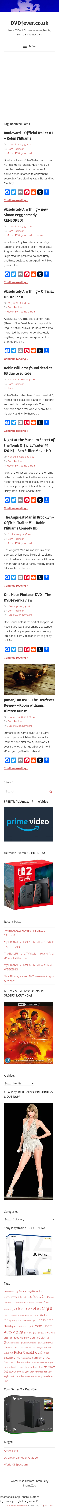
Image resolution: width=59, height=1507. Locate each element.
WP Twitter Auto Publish (17, 1505)
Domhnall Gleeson (13, 1315)
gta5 (36, 1333)
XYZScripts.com (45, 1505)
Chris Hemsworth (21, 1302)
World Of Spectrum (16, 1464)
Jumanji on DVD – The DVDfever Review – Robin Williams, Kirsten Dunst (29, 705)
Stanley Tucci (33, 1367)
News (40, 235)
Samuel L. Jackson (17, 1362)
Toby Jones (26, 1376)
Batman (25, 1291)
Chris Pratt (37, 1302)
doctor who (34, 1308)
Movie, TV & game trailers (21, 153)
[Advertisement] (29, 85)
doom (27, 1315)
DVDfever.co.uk (29, 23)
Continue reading (15, 200)
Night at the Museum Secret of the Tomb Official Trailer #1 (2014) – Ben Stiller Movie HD (29, 445)
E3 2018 (14, 1320)
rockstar (26, 1358)
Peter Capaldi (28, 1352)
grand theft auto (21, 1326)
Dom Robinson (16, 148)
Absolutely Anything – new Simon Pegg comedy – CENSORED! (26, 215)
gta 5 (28, 1333)
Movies (17, 614)
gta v (45, 1332)
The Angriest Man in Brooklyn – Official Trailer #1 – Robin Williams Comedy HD (29, 523)
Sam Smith (41, 1357)
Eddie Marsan (28, 1320)
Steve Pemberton (40, 1372)
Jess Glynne (16, 1343)
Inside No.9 (21, 1337)
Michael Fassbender (32, 1347)
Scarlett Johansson (42, 1362)
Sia (7, 1367)
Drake (38, 1315)
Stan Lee (16, 1367)
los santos (14, 1348)
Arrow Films (11, 1450)
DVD (9, 614)
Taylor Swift (11, 1376)
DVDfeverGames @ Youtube (21, 1457)
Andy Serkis (11, 1291)
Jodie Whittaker (31, 1343)
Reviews (27, 614)
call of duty (36, 1297)
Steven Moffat (19, 1371)
